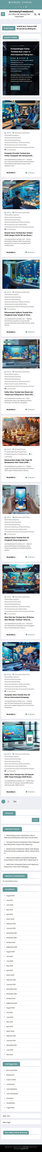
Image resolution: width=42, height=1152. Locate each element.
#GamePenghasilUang (17, 64)
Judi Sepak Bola (11, 1089)
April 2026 (9, 914)
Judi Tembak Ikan (14, 45)
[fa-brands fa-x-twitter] (18, 7)
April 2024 (9, 1026)
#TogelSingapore (11, 454)
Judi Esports (10, 1084)
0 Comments (11, 150)
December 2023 (11, 1045)
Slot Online (9, 1098)
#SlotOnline (14, 69)
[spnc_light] (39, 14)
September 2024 (11, 1003)
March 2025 (10, 975)
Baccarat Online (11, 1070)
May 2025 (9, 966)
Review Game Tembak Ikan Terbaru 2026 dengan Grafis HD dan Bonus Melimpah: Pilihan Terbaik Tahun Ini (19, 234)
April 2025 (9, 970)
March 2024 (10, 1031)
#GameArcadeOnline (16, 60)
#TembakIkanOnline (22, 69)
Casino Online (11, 1080)
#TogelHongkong (11, 452)
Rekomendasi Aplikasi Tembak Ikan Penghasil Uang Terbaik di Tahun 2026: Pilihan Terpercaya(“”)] (18, 313)
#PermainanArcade (25, 66)
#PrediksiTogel (20, 449)
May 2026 (9, 910)
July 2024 (9, 1012)
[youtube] (26, 7)
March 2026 (10, 919)
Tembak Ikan (10, 1103)
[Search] (35, 14)
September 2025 (11, 947)
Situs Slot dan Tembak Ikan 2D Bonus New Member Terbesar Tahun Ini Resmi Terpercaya (19, 618)
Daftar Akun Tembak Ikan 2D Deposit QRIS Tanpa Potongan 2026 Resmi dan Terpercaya (19, 775)
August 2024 (10, 1008)
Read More (15, 88)
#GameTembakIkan (28, 64)
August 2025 (10, 952)
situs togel (6, 1122)
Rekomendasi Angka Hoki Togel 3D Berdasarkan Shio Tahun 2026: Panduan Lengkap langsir (18, 461)
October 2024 (10, 998)
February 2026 (11, 924)
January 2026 (11, 928)
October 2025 (10, 942)
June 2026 (9, 905)
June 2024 (9, 1017)
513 (15, 801)
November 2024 (11, 994)
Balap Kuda (10, 1075)
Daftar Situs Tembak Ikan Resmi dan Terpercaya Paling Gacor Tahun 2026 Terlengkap (19, 393)
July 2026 (9, 900)
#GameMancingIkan (27, 60)
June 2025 (9, 961)
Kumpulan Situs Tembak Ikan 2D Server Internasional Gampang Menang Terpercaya (17, 696)
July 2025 (9, 956)
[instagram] (24, 7)
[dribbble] (21, 7)
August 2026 (10, 896)
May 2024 (9, 1022)
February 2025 (11, 980)
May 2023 (9, 1054)
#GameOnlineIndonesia (17, 62)
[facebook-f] (16, 7)
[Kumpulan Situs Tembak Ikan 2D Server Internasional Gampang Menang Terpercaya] (21, 656)
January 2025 (11, 984)
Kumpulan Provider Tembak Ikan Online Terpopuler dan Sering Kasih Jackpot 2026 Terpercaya (18, 154)
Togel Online (8, 419)
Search (9, 813)
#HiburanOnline (15, 66)
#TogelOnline (21, 452)
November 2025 (11, 938)
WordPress (26, 1147)
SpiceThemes (24, 1149)
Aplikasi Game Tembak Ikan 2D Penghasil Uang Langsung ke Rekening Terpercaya (17, 539)
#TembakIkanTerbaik (16, 71)
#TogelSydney (22, 454)
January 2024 (11, 1040)
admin (14, 58)
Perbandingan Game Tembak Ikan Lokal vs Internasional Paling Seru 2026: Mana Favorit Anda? (22, 52)
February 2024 (11, 1036)
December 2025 (11, 933)
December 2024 (11, 989)
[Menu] (3, 14)
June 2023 (9, 1050)
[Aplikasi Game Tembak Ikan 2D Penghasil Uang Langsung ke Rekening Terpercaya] (21, 499)
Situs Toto (6, 1116)
